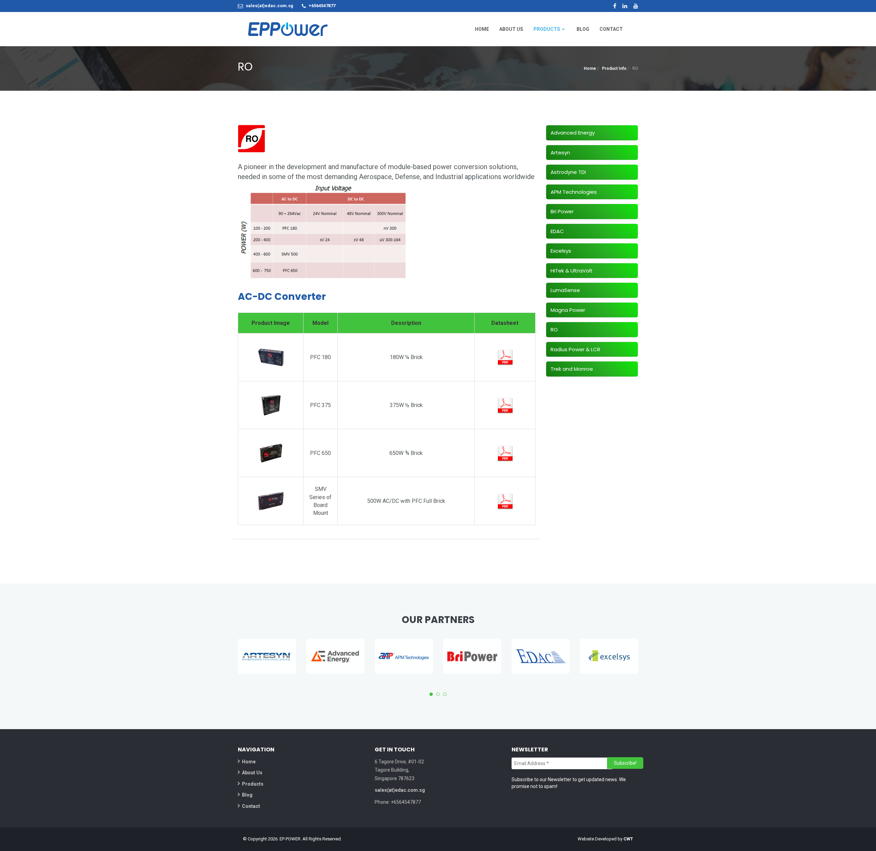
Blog (247, 795)
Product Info (614, 68)
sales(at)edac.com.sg (269, 5)
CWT (628, 838)
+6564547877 (322, 5)
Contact (251, 806)
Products (252, 784)
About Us (252, 772)
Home (590, 68)
